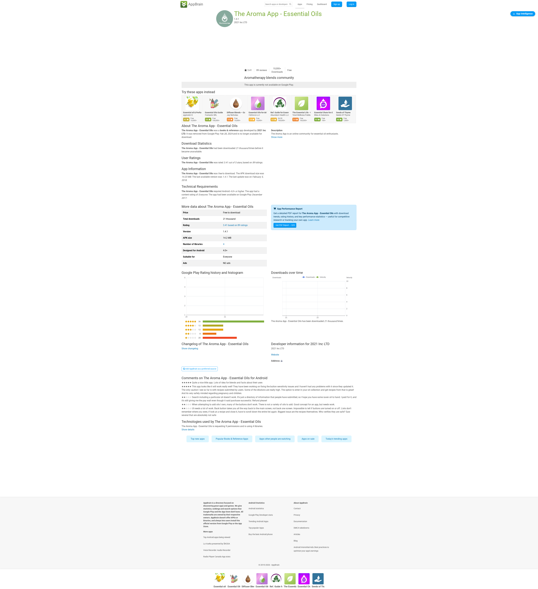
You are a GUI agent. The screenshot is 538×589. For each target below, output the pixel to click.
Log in (351, 4)
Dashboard (322, 4)
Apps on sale (308, 439)
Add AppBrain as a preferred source (200, 369)
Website (275, 354)
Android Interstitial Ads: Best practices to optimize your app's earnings (311, 549)
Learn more (313, 220)
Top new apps (198, 439)
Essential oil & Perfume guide (192, 112)
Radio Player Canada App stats (216, 556)
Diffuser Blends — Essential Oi (236, 112)
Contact (297, 508)
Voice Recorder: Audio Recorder (216, 550)
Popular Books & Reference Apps (232, 439)
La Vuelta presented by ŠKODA (216, 544)
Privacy (297, 515)
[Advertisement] (266, 47)
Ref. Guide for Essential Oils (280, 112)
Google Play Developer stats (261, 515)
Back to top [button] (531, 563)
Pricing (310, 4)
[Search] (290, 4)
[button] (313, 361)
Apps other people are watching (274, 439)
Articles (297, 534)
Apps (300, 4)
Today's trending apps (336, 439)
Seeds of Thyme (343, 112)
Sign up (336, 4)
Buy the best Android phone (261, 534)
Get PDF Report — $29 (285, 225)
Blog (296, 541)
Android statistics (256, 508)
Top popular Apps (256, 528)
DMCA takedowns (301, 528)
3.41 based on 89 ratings (235, 225)
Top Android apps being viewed (216, 537)
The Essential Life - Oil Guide (301, 112)
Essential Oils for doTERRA (258, 112)
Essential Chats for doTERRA (323, 112)
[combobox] (276, 4)
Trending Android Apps (258, 521)
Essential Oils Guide (214, 112)
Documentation (300, 521)
